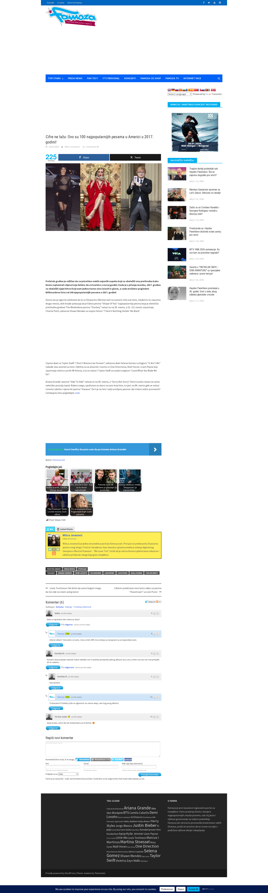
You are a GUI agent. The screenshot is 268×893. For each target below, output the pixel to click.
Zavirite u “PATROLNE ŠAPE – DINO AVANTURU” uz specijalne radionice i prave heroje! (204, 270)
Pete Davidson (123, 852)
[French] (199, 90)
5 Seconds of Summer (115, 809)
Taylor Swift (152, 573)
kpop (122, 833)
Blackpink (117, 813)
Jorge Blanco (124, 826)
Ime (47, 763)
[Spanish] (191, 90)
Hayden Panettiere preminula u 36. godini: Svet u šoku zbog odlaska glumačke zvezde (204, 291)
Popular (82, 569)
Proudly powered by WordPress (60, 873)
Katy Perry (135, 830)
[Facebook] (54, 549)
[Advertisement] (162, 42)
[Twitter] (50, 549)
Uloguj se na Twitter (117, 759)
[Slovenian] (177, 90)
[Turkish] (195, 90)
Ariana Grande (65, 573)
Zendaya (144, 861)
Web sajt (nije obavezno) (132, 763)
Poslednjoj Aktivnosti (82, 607)
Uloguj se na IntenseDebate (83, 759)
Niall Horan (136, 573)
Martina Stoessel (135, 841)
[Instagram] (58, 549)
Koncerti (130, 78)
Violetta (121, 860)
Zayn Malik (133, 860)
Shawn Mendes (130, 856)
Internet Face (192, 78)
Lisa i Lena (111, 838)
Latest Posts (66, 529)
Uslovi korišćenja (74, 3)
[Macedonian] (180, 90)
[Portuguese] (206, 90)
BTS (126, 812)
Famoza (60, 633)
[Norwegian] (214, 90)
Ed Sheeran (96, 573)
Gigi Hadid (119, 821)
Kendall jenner (148, 829)
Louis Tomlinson (137, 837)
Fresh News (75, 78)
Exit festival (147, 817)
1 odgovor (68, 624)
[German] (173, 90)
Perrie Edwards (112, 852)
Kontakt (50, 3)
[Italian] (210, 90)
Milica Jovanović (72, 146)
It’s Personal (111, 78)
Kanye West (115, 830)
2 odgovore (68, 667)
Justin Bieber (145, 825)
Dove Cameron (124, 817)
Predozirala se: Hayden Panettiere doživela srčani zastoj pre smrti (205, 231)
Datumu (60, 607)
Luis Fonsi (122, 573)
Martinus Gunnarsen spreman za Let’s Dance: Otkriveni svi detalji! (205, 191)
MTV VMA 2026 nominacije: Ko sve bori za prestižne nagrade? (204, 251)
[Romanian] (188, 90)
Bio (51, 529)
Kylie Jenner (134, 834)
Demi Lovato (81, 573)
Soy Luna (145, 856)
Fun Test (92, 78)
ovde (77, 392)
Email (86, 763)
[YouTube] (54, 553)
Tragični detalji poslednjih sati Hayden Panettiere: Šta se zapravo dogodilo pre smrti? (203, 172)
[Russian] (203, 90)
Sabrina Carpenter (135, 851)
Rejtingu (68, 607)
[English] (169, 90)
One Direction (147, 846)
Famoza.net (59, 459)
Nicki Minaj (131, 847)
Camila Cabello (139, 813)
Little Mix (122, 837)
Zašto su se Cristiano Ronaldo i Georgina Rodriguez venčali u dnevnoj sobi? (204, 210)
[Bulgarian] (184, 90)
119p (67, 634)
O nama (60, 3)
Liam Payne (109, 573)
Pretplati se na (52, 774)
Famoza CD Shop (151, 78)
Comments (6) (92, 146)
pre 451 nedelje (66, 613)
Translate (216, 94)
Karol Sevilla (126, 829)
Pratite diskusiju (158, 601)
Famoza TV (172, 78)
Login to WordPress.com (101, 759)
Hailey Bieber (144, 821)
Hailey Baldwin (130, 821)
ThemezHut (100, 873)
